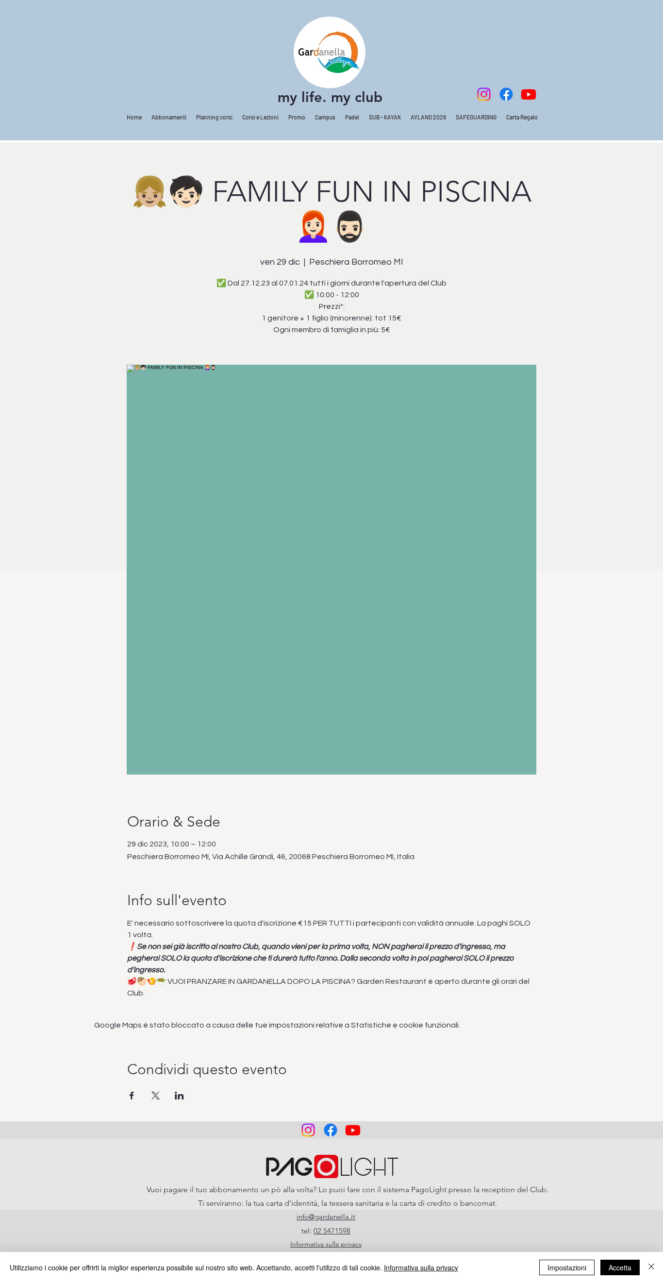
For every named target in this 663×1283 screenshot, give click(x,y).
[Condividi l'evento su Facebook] (131, 1095)
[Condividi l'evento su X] (155, 1095)
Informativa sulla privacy (421, 1267)
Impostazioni (566, 1267)
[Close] (651, 1267)
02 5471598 (332, 1230)
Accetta (620, 1267)
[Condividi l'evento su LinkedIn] (179, 1095)
